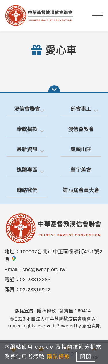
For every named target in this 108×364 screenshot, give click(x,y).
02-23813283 (35, 280)
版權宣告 (24, 310)
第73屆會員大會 (80, 190)
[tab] (27, 109)
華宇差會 (81, 170)
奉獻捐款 (27, 129)
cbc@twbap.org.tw (43, 269)
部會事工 (81, 109)
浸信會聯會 (27, 109)
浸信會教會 (81, 129)
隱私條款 (46, 310)
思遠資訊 (91, 325)
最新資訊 (27, 149)
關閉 (86, 357)
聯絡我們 (27, 190)
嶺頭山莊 (81, 149)
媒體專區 (27, 170)
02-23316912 (35, 290)
